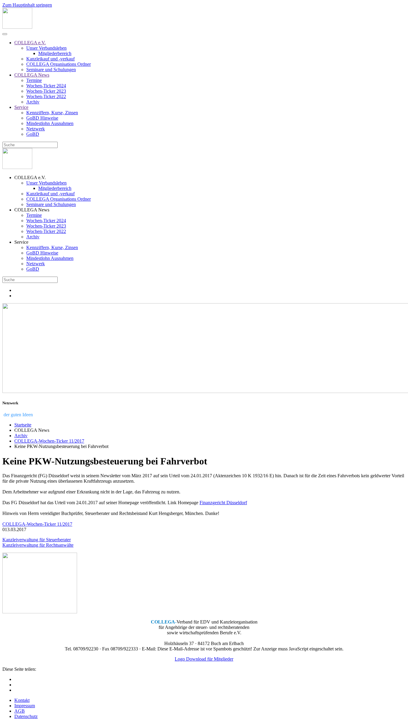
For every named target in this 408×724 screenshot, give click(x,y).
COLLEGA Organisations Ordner (58, 64)
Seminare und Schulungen (51, 69)
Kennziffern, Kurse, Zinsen (52, 112)
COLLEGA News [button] (31, 209)
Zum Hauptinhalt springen (27, 4)
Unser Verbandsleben (46, 48)
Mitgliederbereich (54, 53)
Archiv (32, 101)
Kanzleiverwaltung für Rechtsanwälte (37, 545)
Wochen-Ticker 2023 (46, 91)
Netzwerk (35, 128)
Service (21, 107)
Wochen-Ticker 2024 (46, 85)
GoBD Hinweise (42, 118)
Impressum (24, 705)
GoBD (32, 134)
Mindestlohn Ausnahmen (49, 123)
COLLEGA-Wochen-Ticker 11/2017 (37, 524)
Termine (34, 80)
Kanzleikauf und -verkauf (50, 58)
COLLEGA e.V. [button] (30, 177)
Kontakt (22, 700)
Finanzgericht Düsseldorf (223, 502)
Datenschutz (26, 716)
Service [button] (21, 242)
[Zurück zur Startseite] (17, 27)
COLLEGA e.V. (30, 42)
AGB (19, 711)
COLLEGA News (31, 74)
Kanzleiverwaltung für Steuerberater (36, 539)
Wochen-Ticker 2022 (46, 96)
